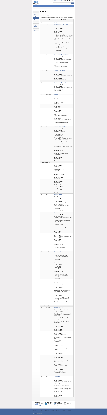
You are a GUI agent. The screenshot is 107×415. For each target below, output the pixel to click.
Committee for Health (57, 280)
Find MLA (40, 405)
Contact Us (60, 0)
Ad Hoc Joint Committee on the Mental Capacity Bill (61, 24)
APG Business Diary (36, 19)
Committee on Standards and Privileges (59, 96)
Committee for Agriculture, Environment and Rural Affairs (61, 126)
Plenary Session (56, 22)
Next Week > (51, 15)
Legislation (35, 30)
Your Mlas (40, 410)
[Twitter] (69, 0)
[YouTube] (67, 0)
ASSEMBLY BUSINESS (41, 8)
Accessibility (69, 410)
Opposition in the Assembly (36, 22)
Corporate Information (63, 410)
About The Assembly (57, 410)
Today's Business (35, 16)
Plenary (35, 25)
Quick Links (55, 0)
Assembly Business (35, 14)
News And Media (47, 410)
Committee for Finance (57, 212)
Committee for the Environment (58, 307)
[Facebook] (73, 0)
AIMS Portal (35, 8)
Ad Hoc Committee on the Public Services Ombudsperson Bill (62, 54)
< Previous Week (42, 15)
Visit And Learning (53, 410)
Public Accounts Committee (57, 251)
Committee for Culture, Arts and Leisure (59, 70)
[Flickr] (71, 0)
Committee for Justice (57, 376)
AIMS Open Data (36, 13)
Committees (35, 26)
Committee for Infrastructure (58, 194)
